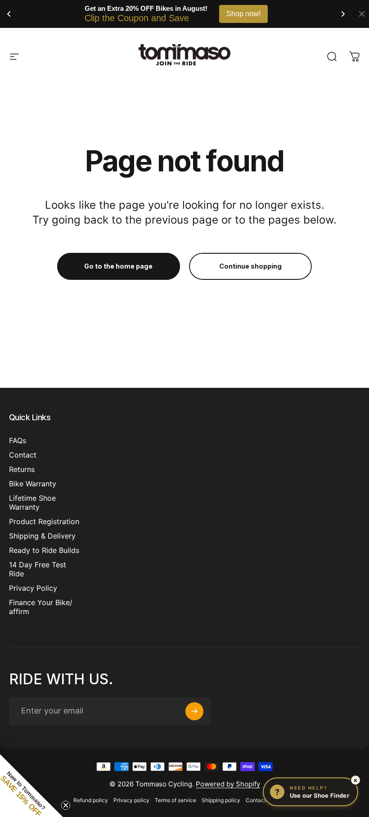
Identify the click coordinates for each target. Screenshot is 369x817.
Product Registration (44, 521)
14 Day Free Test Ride (37, 569)
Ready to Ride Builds (44, 550)
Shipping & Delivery (42, 535)
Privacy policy (131, 800)
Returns (22, 469)
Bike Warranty (32, 483)
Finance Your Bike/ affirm (40, 607)
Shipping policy (221, 800)
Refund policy (90, 800)
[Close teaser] (65, 805)
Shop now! (243, 14)
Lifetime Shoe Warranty (32, 503)
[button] (31, 785)
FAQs (17, 440)
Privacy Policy (33, 588)
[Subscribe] (194, 711)
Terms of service (175, 800)
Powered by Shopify (228, 784)
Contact (22, 454)
